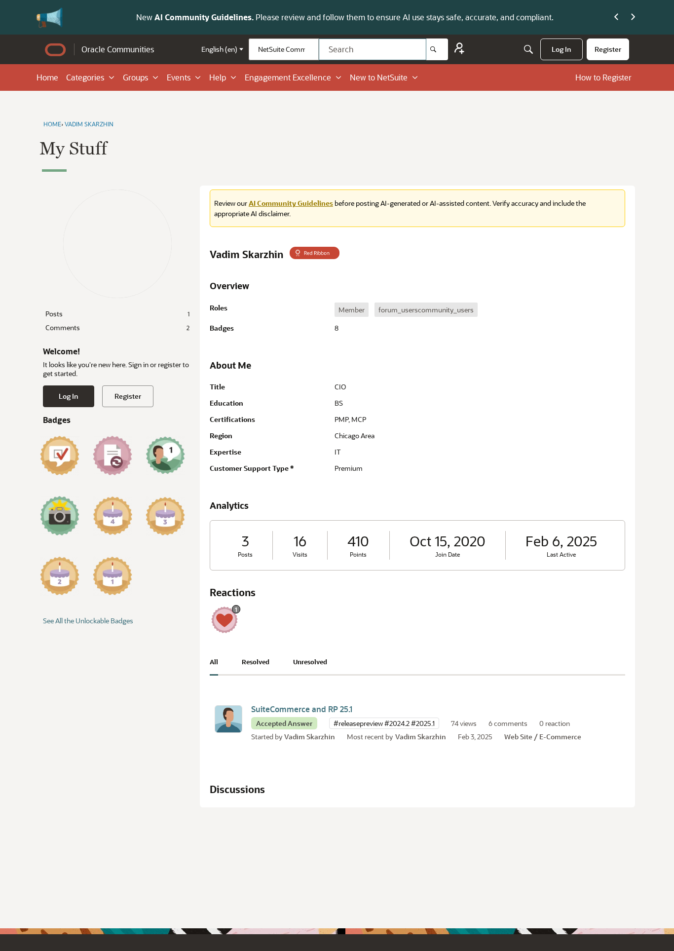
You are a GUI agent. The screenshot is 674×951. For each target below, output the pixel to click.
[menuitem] (561, 49)
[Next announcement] (633, 17)
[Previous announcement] (616, 17)
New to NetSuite (379, 77)
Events (178, 77)
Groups (135, 77)
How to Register (603, 77)
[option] (352, 310)
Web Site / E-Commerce (542, 736)
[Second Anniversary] (59, 576)
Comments (117, 327)
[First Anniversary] (112, 576)
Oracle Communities (117, 49)
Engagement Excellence (288, 77)
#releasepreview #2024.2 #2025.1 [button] (384, 723)
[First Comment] (165, 455)
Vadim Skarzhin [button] (309, 736)
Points (358, 554)
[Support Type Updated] (112, 455)
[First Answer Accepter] (59, 455)
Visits (300, 554)
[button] (228, 719)
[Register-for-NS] (459, 49)
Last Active (561, 554)
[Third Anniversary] (165, 515)
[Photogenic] (59, 515)
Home (47, 77)
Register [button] (127, 396)
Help (217, 77)
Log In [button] (68, 396)
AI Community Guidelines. (143, 17)
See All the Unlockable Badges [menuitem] (88, 620)
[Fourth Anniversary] (112, 515)
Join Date (447, 554)
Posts (117, 313)
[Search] (437, 49)
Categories (85, 77)
